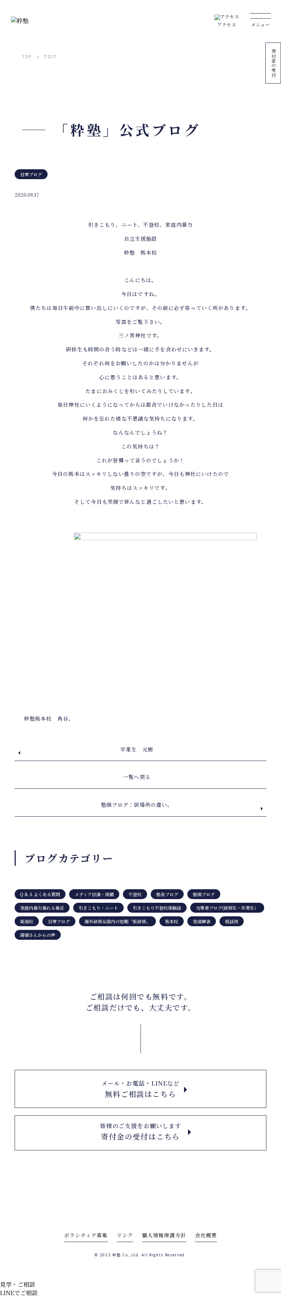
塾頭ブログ (204, 894)
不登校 (135, 894)
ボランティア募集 (86, 1235)
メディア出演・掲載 (94, 894)
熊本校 (171, 921)
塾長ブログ (167, 894)
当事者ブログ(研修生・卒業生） (227, 908)
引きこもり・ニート (98, 908)
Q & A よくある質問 (40, 894)
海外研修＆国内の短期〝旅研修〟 (117, 921)
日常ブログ (31, 174)
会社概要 (206, 1235)
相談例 (231, 921)
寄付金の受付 (273, 63)
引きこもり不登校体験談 (157, 908)
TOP (27, 56)
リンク (125, 1235)
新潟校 (26, 921)
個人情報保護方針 (164, 1235)
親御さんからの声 (37, 935)
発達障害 (201, 921)
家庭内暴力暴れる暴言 (42, 908)
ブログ (50, 56)
